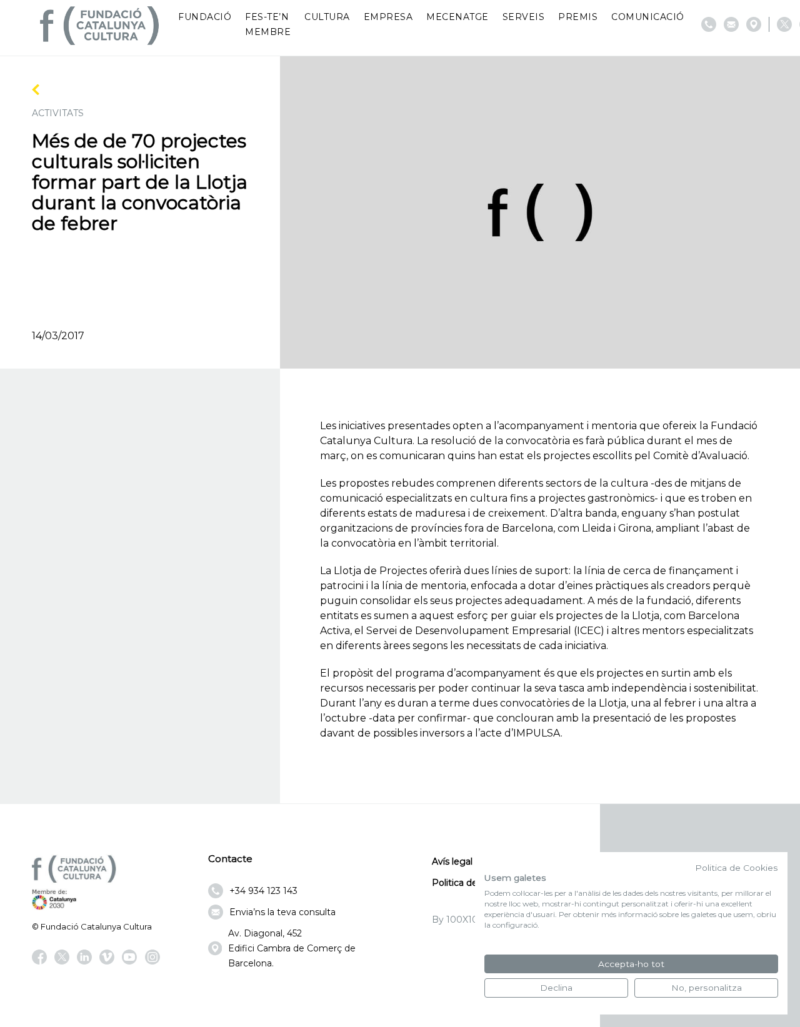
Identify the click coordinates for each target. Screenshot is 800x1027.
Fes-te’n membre (268, 24)
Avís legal (452, 861)
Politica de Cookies (736, 868)
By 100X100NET (467, 919)
